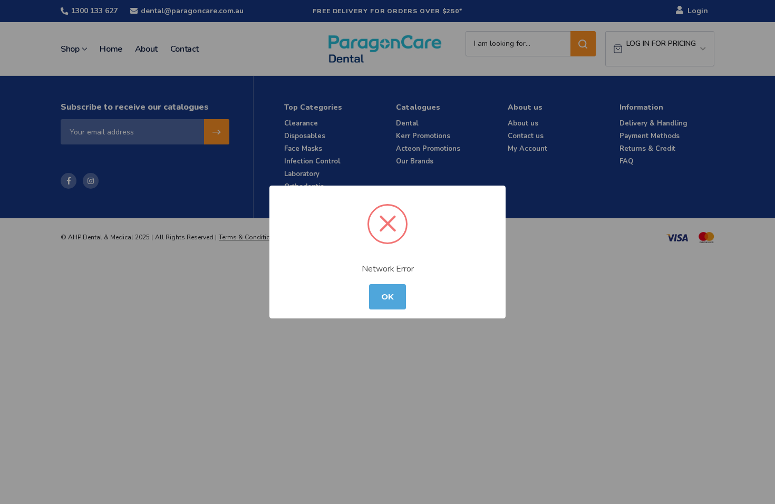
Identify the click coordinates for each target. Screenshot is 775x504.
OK (387, 297)
